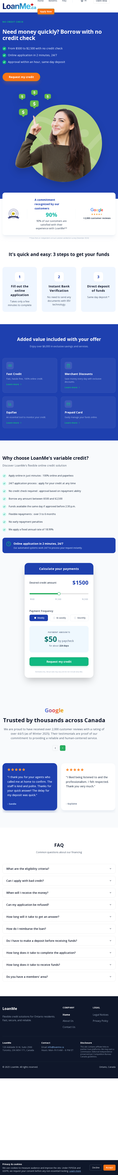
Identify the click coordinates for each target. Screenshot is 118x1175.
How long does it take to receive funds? (33, 965)
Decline (96, 1167)
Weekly (40, 617)
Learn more (75, 1170)
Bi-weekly (61, 617)
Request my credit (21, 77)
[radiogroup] (59, 618)
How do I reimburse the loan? (26, 929)
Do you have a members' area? (27, 977)
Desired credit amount (43, 582)
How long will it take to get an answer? (32, 917)
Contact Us (69, 1027)
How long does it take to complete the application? (41, 953)
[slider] (59, 593)
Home (66, 1014)
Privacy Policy (100, 1021)
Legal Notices (100, 1014)
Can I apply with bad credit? (25, 881)
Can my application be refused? (27, 905)
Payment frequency (41, 611)
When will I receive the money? (27, 893)
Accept (109, 1167)
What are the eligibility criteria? (27, 869)
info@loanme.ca (56, 1047)
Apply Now (46, 11)
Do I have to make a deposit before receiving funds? (41, 941)
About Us (68, 1021)
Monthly (81, 617)
